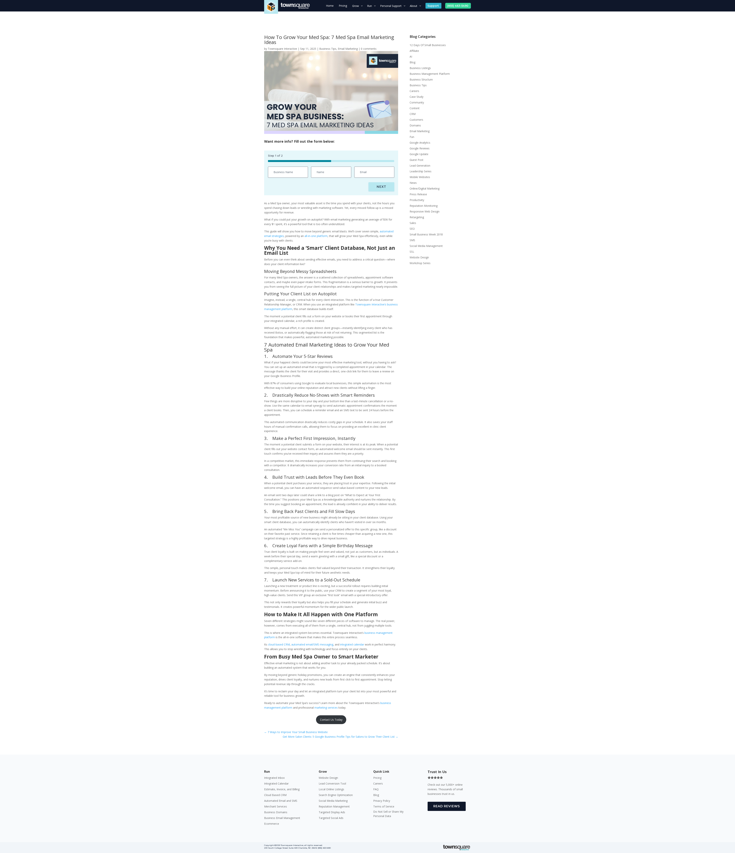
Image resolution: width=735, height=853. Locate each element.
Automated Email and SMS (280, 801)
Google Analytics (420, 142)
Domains (415, 125)
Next (381, 187)
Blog (412, 62)
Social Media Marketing (333, 801)
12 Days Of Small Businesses (428, 45)
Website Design (419, 257)
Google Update (419, 154)
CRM (413, 114)
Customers (416, 119)
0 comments (368, 48)
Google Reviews (420, 148)
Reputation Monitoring (424, 206)
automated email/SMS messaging (312, 644)
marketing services (326, 707)
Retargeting (417, 217)
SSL (412, 251)
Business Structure (421, 79)
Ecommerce (271, 823)
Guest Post (416, 160)
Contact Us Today (331, 719)
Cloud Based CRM (275, 795)
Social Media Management (426, 246)
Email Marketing (348, 48)
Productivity (417, 200)
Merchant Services (275, 806)
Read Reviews (446, 806)
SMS (412, 240)
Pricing (377, 778)
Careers (414, 91)
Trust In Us (437, 771)
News (413, 183)
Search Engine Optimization (336, 795)
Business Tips (327, 48)
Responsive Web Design (424, 211)
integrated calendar (352, 644)
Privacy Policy (381, 801)
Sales (413, 223)
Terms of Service (383, 806)
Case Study (416, 96)
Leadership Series (420, 171)
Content (415, 108)
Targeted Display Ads (332, 812)
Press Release (418, 194)
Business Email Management (282, 818)
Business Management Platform (430, 74)
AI (411, 56)
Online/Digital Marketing (424, 188)
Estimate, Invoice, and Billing (282, 789)
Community (417, 102)
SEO (412, 228)
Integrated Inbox (274, 778)
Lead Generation (420, 165)
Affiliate (414, 51)
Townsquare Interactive (282, 48)
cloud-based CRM (279, 644)
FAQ (376, 789)
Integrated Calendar (276, 783)
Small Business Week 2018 (426, 234)
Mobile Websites (420, 177)
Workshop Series (420, 263)
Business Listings (420, 68)
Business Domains (275, 812)
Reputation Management (334, 806)
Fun (412, 137)
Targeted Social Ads (331, 818)
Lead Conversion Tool (332, 783)
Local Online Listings (331, 789)
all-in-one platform (316, 236)
